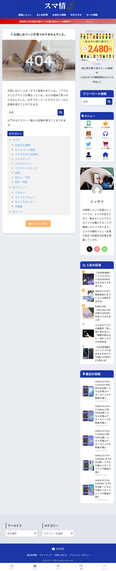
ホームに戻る (39, 223)
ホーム (105, 159)
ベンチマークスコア (26, 168)
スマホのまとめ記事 (26, 154)
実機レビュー (25, 14)
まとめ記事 (42, 14)
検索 (81, 569)
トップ (104, 569)
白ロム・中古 (22, 177)
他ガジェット (20, 187)
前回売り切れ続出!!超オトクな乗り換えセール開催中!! (46, 21)
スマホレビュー (24, 163)
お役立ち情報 (59, 14)
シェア (58, 569)
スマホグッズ (22, 159)
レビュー (105, 138)
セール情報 (92, 14)
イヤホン (20, 192)
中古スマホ (76, 14)
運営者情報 (31, 554)
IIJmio (97, 63)
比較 (17, 172)
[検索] (61, 112)
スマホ (16, 139)
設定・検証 (21, 182)
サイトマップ (45, 554)
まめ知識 (88, 138)
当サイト (17, 211)
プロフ (88, 159)
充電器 (18, 206)
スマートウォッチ (25, 197)
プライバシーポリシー (80, 554)
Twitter (89, 148)
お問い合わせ (60, 554)
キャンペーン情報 (25, 149)
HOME (59, 549)
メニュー (11, 569)
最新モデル (88, 127)
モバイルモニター (25, 202)
